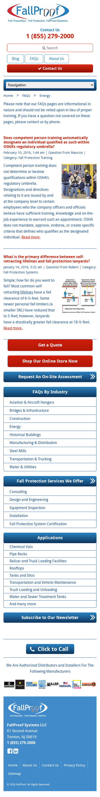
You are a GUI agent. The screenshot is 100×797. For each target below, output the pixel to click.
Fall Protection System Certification (38, 523)
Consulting (18, 491)
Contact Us (52, 68)
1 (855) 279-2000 (50, 36)
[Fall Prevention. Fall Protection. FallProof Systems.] (38, 23)
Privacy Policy (74, 765)
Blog (15, 58)
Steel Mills (18, 450)
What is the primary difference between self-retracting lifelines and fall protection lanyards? (46, 259)
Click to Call (53, 649)
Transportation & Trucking (30, 458)
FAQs (34, 58)
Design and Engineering (29, 499)
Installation (19, 515)
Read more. (30, 237)
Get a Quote (50, 345)
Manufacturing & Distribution (33, 442)
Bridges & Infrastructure (29, 410)
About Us (56, 58)
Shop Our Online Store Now (50, 361)
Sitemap (14, 773)
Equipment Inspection (27, 507)
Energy (15, 426)
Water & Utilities (23, 466)
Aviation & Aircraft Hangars (32, 402)
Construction (20, 418)
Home (8, 95)
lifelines (26, 292)
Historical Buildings (25, 434)
